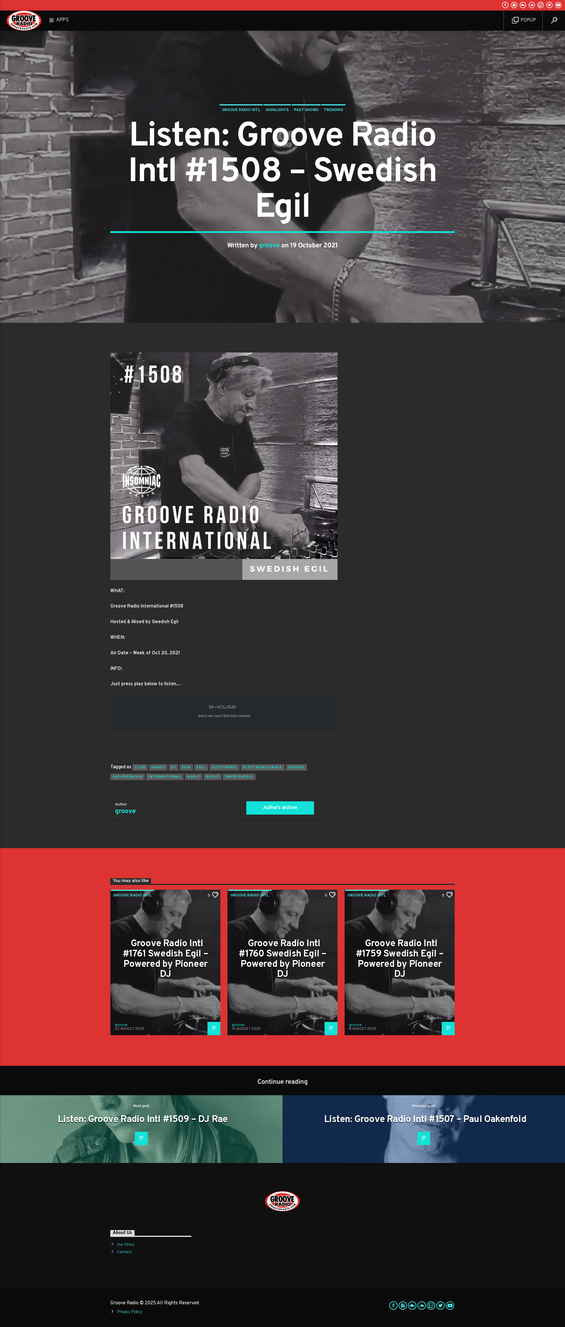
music (193, 777)
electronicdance (262, 767)
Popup (528, 20)
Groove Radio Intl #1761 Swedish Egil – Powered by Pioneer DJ (165, 959)
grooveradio (127, 777)
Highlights (277, 110)
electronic (224, 767)
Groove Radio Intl (241, 110)
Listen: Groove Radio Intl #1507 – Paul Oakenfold (425, 1120)
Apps (62, 20)
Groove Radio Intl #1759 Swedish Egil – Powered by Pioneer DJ (399, 959)
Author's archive (280, 808)
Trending (333, 110)
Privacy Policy (129, 1312)
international (164, 777)
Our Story (125, 1244)
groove (269, 245)
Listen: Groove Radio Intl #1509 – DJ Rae (142, 1120)
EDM (186, 767)
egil (201, 767)
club (140, 767)
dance (158, 767)
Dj (173, 767)
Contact (124, 1252)
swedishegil (239, 777)
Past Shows (306, 110)
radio (212, 777)
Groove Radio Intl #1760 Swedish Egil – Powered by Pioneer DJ (282, 959)
